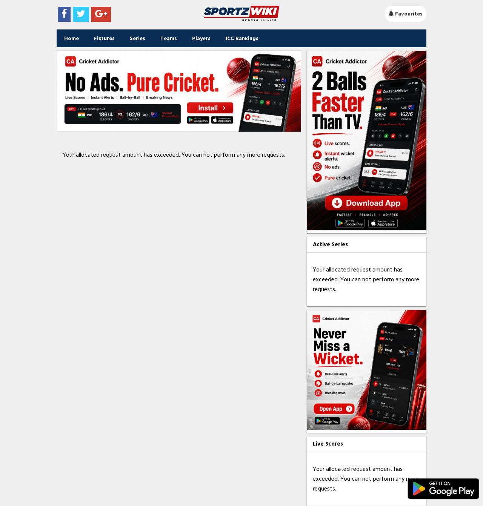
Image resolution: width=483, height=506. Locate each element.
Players (201, 38)
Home (71, 38)
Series (137, 38)
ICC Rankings (242, 38)
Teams (168, 38)
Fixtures (104, 38)
